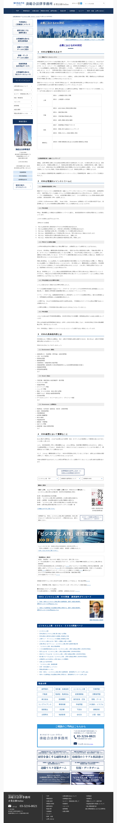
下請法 (79, 709)
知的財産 (62, 715)
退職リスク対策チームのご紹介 (23, 48)
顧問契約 (45, 689)
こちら (91, 744)
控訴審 (62, 709)
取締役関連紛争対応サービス (22, 64)
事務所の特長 (45, 11)
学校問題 (79, 704)
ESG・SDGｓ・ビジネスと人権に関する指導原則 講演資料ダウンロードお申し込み (63, 672)
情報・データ (96, 699)
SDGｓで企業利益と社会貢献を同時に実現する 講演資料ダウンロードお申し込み (63, 674)
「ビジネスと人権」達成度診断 (48, 664)
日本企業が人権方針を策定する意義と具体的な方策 (54, 636)
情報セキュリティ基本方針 (94, 801)
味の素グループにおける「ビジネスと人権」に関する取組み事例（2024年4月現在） (63, 656)
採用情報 (16, 105)
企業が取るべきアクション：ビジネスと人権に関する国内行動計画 (58, 644)
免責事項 (89, 798)
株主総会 (45, 699)
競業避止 (45, 709)
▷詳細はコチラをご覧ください (46, 508)
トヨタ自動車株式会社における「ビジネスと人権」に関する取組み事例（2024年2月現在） (65, 649)
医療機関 (62, 699)
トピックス (17, 101)
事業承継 (62, 704)
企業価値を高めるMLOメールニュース (23, 73)
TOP (17, 11)
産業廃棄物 (79, 694)
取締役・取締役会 (62, 694)
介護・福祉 (96, 715)
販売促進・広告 (79, 699)
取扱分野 (63, 11)
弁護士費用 (17, 109)
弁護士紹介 (35, 11)
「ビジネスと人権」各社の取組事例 (49, 646)
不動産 (44, 694)
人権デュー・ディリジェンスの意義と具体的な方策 (54, 638)
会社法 (79, 715)
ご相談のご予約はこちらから (70, 726)
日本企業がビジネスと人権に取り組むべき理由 (52, 633)
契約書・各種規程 (62, 689)
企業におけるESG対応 (45, 661)
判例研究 (65, 803)
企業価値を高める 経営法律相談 (22, 39)
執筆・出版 (90, 11)
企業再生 (45, 715)
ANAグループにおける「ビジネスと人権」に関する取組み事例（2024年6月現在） (63, 654)
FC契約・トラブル (96, 704)
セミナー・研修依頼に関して (22, 94)
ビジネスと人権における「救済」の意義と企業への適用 (55, 641)
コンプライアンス (44, 704)
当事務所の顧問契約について (68, 478)
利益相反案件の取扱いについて (95, 803)
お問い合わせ (99, 11)
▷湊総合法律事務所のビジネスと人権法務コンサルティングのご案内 (84, 39)
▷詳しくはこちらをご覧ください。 (48, 550)
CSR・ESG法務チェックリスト (48, 667)
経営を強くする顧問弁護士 (23, 31)
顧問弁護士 (54, 11)
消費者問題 (96, 694)
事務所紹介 (26, 11)
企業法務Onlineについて (21, 86)
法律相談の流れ (18, 90)
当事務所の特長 (87, 478)
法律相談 (72, 11)
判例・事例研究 (18, 98)
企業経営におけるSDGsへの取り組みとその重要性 (53, 659)
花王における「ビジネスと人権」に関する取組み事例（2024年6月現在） (60, 651)
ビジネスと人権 (43, 631)
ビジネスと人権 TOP (45, 478)
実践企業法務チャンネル (46, 669)
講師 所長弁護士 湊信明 (96, 620)
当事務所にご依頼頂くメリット (23, 23)
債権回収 (96, 709)
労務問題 (96, 689)
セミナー (81, 11)
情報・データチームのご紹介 (23, 56)
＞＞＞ (67, 566)
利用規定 (89, 796)
